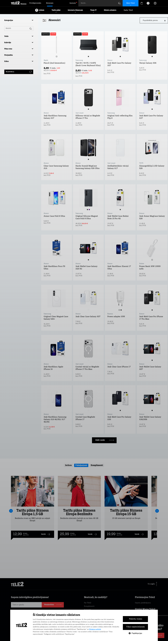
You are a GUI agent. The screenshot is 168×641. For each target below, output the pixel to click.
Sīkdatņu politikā (95, 629)
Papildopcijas (137, 633)
